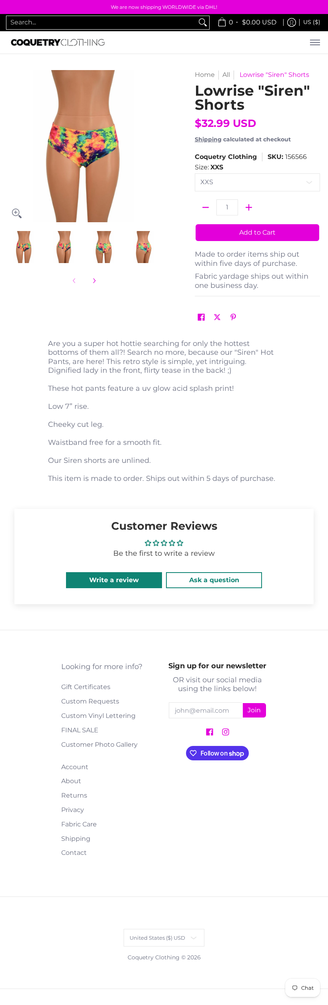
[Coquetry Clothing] (58, 42)
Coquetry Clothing (226, 157)
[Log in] (292, 22)
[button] (201, 318)
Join (254, 710)
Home (205, 74)
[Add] (249, 207)
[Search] (202, 22)
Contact (74, 852)
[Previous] (13, 146)
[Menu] (314, 42)
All (226, 74)
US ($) (311, 22)
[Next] (154, 146)
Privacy (72, 810)
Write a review (114, 580)
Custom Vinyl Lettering (98, 716)
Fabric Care (79, 824)
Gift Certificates (85, 687)
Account (74, 767)
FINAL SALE (79, 730)
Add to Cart (257, 232)
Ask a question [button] (214, 580)
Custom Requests (90, 701)
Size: (209, 167)
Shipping (208, 139)
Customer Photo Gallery (99, 744)
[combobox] (101, 22)
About (71, 781)
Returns (74, 795)
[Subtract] (205, 207)
